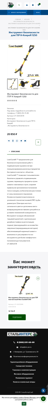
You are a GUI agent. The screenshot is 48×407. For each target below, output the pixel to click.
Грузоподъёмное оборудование (24, 362)
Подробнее (17, 317)
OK (24, 404)
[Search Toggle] (19, 4)
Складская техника (24, 366)
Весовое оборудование (24, 374)
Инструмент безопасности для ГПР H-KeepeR (21, 122)
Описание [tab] (15, 151)
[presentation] (10, 61)
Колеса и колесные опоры (24, 382)
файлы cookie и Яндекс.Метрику (24, 397)
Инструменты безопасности (18, 126)
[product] (24, 285)
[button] (38, 142)
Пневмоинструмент (24, 378)
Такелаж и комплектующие (24, 370)
